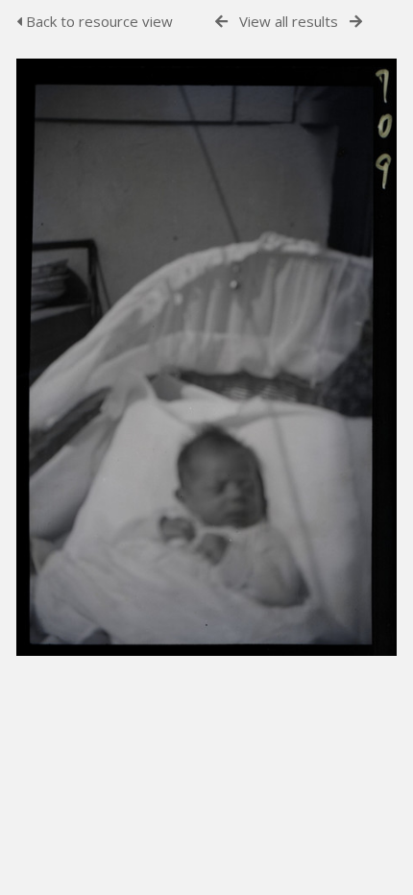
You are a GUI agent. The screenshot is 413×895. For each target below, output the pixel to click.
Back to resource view (97, 21)
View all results (288, 21)
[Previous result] (221, 21)
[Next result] (356, 21)
